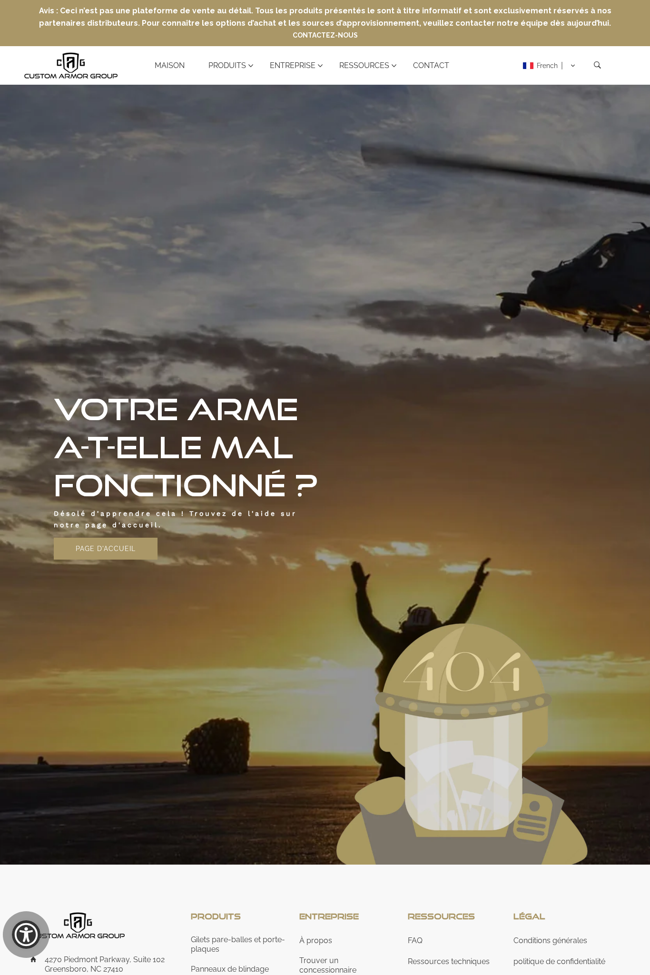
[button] (549, 65)
